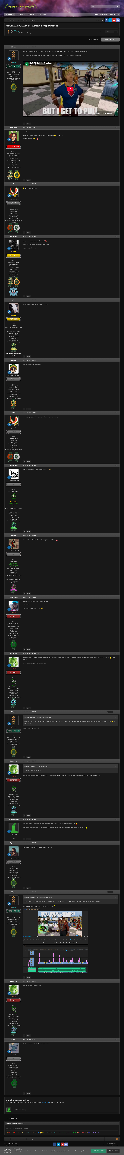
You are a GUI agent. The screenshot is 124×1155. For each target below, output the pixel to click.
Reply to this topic (110, 39)
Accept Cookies (99, 1150)
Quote (28, 123)
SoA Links (41, 14)
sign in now (45, 1102)
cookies (16, 1151)
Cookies (15, 1145)
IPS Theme (7, 1143)
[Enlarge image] (13, 87)
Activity (20, 14)
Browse (10, 14)
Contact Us (9, 1145)
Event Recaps (28, 33)
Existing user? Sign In (101, 14)
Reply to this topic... (22, 1110)
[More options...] (116, 47)
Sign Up (112, 14)
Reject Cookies (113, 1150)
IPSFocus (14, 1143)
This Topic (111, 6)
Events (31, 14)
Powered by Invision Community (111, 1145)
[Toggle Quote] (25, 717)
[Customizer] (118, 14)
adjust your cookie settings (59, 1151)
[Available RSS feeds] (117, 1139)
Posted (29, 47)
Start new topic (93, 39)
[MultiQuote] (24, 124)
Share (101, 32)
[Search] (118, 6)
